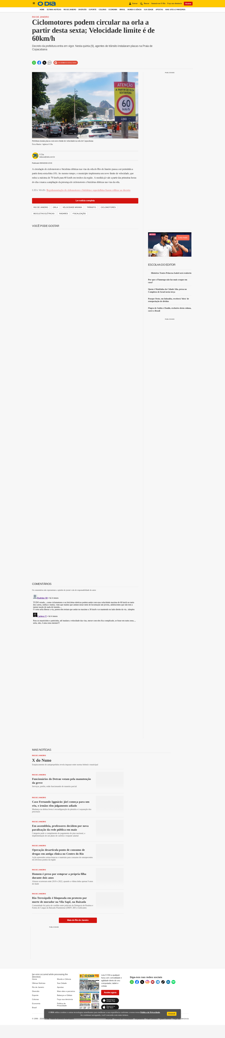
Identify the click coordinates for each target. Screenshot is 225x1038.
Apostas (159, 10)
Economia (113, 10)
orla (55, 207)
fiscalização (79, 213)
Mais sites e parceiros (66, 991)
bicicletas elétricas (43, 213)
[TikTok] (163, 982)
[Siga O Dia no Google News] (66, 62)
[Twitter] (142, 982)
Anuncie (109, 1019)
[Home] (47, 5)
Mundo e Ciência (134, 10)
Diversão (82, 10)
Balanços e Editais (64, 995)
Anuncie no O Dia (158, 3)
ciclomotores (108, 207)
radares (63, 213)
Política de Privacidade (62, 1004)
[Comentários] (50, 63)
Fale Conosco (152, 1019)
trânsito (91, 207)
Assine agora (110, 992)
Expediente (139, 1019)
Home (42, 10)
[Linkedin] (168, 982)
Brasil (122, 10)
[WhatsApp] (132, 982)
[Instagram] (147, 982)
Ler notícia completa (85, 200)
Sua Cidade (148, 10)
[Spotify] (173, 982)
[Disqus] (85, 626)
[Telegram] (158, 982)
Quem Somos (165, 1019)
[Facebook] (137, 982)
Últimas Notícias (54, 10)
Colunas (102, 10)
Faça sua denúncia (174, 3)
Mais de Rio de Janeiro (77, 920)
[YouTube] (153, 982)
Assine (188, 3)
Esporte (92, 10)
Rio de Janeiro (70, 10)
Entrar (135, 3)
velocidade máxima (72, 207)
